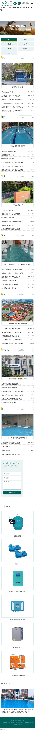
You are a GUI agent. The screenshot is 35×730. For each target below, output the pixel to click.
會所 (25, 44)
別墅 (9, 39)
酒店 (9, 44)
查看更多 (21, 58)
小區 (25, 39)
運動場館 (26, 48)
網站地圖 (13, 720)
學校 (9, 48)
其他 (9, 53)
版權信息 (20, 720)
